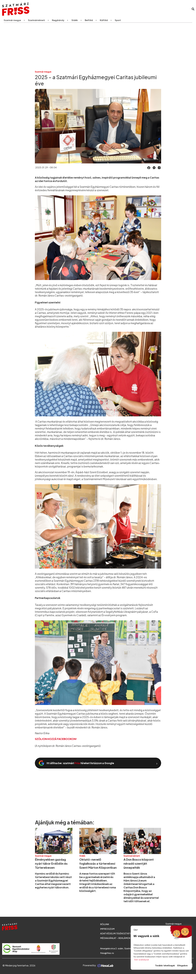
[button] (148, 167)
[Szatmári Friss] (42, 9)
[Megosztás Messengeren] (154, 167)
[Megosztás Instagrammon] (159, 167)
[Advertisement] (98, 46)
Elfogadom (182, 966)
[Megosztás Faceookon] (148, 167)
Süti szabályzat (141, 960)
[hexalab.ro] (104, 965)
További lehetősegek (165, 966)
